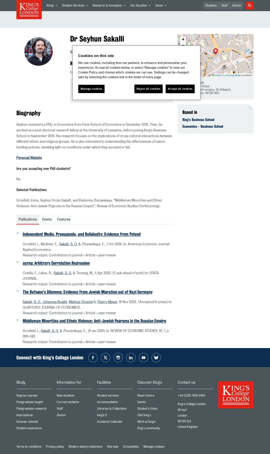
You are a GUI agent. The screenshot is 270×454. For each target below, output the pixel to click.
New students (74, 396)
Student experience (34, 429)
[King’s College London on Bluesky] (156, 357)
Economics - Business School (202, 126)
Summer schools (34, 422)
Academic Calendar (115, 422)
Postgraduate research (34, 409)
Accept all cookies (180, 88)
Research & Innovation (110, 6)
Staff (224, 5)
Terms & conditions (28, 446)
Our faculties (141, 6)
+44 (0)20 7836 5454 (191, 395)
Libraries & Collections (115, 409)
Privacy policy (55, 446)
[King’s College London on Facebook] (93, 357)
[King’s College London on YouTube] (143, 357)
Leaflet (217, 75)
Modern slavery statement (85, 446)
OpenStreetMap (233, 75)
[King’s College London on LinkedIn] (131, 357)
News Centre (155, 396)
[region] (136, 72)
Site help (112, 446)
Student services (115, 396)
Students (211, 5)
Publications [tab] (28, 219)
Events (155, 403)
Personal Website (29, 158)
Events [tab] (47, 219)
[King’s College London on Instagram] (118, 357)
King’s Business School (198, 119)
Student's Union (155, 409)
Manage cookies (153, 446)
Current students (74, 403)
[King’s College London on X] (105, 357)
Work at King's (155, 422)
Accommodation (115, 403)
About (162, 6)
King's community (155, 429)
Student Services (76, 6)
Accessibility (131, 446)
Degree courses (34, 396)
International (34, 416)
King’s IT (115, 416)
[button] (215, 51)
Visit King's (155, 416)
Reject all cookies (148, 88)
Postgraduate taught (34, 403)
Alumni (236, 5)
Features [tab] (63, 219)
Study (53, 6)
